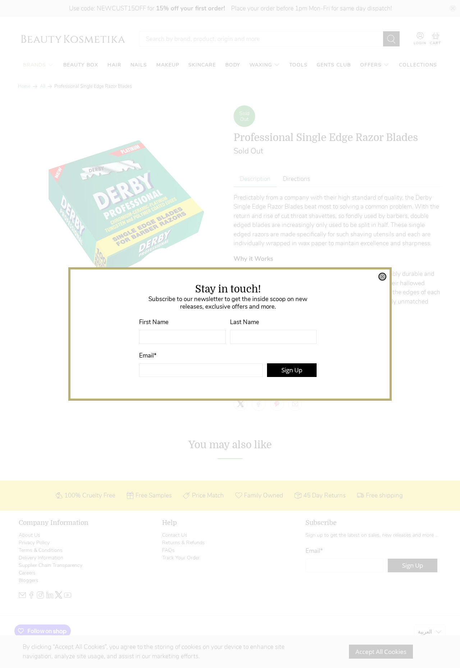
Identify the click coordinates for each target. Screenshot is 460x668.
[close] (382, 276)
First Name (154, 322)
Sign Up (291, 370)
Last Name (244, 322)
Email (148, 355)
